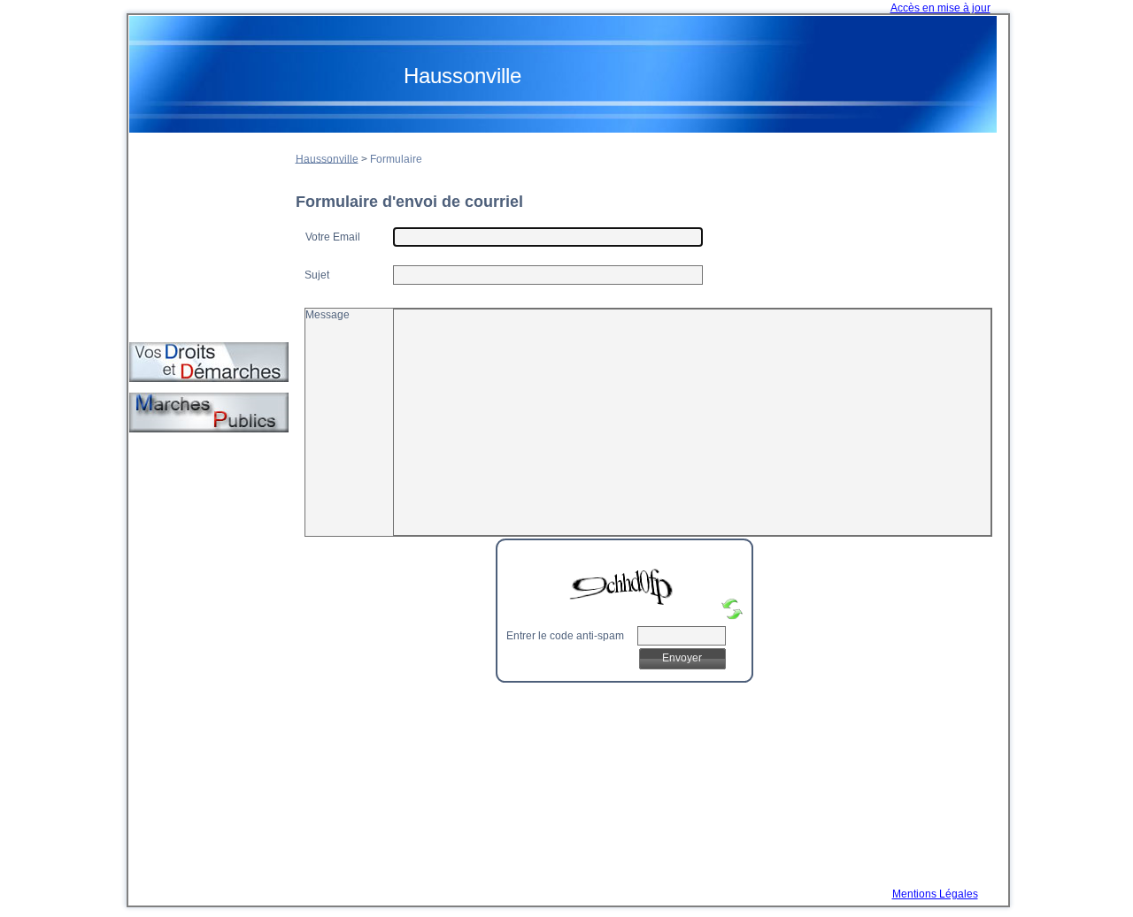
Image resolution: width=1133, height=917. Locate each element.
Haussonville (327, 158)
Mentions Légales (935, 894)
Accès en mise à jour (940, 8)
